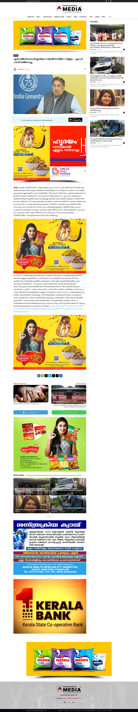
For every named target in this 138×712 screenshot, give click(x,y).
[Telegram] (106, 1)
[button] (110, 17)
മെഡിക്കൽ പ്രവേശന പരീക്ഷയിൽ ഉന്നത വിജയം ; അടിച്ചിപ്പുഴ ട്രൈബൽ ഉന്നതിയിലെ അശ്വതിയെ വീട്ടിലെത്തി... (106, 45)
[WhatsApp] (42, 375)
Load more (49, 516)
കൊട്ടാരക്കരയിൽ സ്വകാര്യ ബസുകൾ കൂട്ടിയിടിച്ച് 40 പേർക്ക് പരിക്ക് (106, 140)
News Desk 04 (54, 493)
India (15, 55)
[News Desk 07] (15, 69)
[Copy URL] (57, 375)
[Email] (53, 375)
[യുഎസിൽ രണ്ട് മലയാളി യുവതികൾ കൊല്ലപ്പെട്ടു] (31, 507)
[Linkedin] (60, 375)
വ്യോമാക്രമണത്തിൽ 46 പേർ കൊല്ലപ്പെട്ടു (26, 403)
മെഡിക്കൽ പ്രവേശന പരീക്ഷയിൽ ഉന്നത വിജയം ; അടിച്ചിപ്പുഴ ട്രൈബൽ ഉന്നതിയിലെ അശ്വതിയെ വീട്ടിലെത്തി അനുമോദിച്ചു (31, 490)
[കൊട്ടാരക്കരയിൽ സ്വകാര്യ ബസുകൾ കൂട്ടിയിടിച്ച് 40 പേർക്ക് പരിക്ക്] (68, 507)
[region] (49, 37)
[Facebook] (38, 375)
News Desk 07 (21, 69)
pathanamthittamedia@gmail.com (72, 698)
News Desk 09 (18, 493)
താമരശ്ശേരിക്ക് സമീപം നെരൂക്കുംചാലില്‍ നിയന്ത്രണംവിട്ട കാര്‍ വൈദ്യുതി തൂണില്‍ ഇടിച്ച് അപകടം (66, 490)
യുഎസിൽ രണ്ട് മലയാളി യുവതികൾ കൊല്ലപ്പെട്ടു (31, 509)
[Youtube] (111, 1)
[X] (108, 1)
